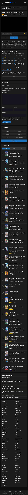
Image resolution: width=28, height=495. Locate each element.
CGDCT (16, 408)
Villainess (4, 482)
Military (3, 445)
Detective (22, 314)
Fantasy (10, 156)
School (16, 460)
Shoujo (3, 465)
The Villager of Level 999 (14, 284)
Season (20, 131)
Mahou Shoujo (5, 441)
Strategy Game (5, 471)
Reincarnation (18, 156)
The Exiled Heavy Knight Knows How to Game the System (17, 169)
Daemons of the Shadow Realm (16, 366)
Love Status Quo (5, 438)
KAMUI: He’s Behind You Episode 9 (9, 383)
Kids (3, 436)
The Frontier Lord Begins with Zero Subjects (16, 191)
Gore (3, 423)
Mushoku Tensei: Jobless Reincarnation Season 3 (14, 153)
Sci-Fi (3, 463)
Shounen (16, 164)
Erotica (3, 419)
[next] (22, 37)
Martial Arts (17, 441)
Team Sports (17, 476)
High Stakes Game (6, 427)
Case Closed (12, 312)
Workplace (4, 485)
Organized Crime (5, 449)
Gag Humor (4, 421)
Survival (16, 474)
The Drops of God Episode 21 (8, 386)
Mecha (3, 443)
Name (3, 107)
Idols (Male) (4, 432)
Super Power (17, 471)
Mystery (10, 315)
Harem (3, 425)
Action (13, 162)
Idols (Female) (18, 430)
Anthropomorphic (20, 220)
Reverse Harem (5, 458)
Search (14, 141)
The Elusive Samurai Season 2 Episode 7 (10, 388)
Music (16, 445)
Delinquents (4, 414)
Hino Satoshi (17, 64)
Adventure (14, 155)
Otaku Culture (17, 449)
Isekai (14, 156)
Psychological (18, 454)
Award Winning (18, 406)
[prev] (5, 37)
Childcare (4, 410)
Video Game (17, 480)
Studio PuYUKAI (21, 58)
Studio (7, 134)
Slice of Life (17, 467)
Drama (18, 155)
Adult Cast (14, 220)
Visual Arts (17, 482)
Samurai (4, 460)
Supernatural (4, 474)
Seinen (14, 221)
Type (7, 137)
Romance (17, 458)
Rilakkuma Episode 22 (6, 377)
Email (15, 107)
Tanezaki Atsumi (21, 66)
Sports (16, 469)
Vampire (4, 480)
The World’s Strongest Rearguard (16, 211)
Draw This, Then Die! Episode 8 (8, 395)
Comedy (4, 69)
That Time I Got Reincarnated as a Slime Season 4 (16, 160)
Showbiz (4, 467)
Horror (3, 430)
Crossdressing (18, 412)
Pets (9, 69)
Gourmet (16, 423)
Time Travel (4, 478)
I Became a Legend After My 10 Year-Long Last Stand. (17, 206)
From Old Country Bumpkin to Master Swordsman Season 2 (17, 185)
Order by (19, 137)
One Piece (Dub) (12, 305)
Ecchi (21, 155)
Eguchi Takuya (21, 63)
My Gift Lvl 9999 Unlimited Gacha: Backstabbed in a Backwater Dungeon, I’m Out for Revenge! (16, 337)
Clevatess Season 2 (13, 291)
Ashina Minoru (10, 63)
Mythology (17, 447)
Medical (16, 443)
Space (3, 469)
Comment (4, 92)
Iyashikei (4, 434)
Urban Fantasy (18, 478)
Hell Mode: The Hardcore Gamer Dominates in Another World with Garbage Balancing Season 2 (16, 177)
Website (4, 112)
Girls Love (17, 421)
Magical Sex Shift (18, 438)
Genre (7, 131)
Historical (17, 427)
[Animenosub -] (10, 3)
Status (20, 134)
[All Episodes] (14, 37)
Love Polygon (17, 436)
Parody (3, 452)
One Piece (11, 297)
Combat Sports (18, 410)
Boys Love (4, 408)
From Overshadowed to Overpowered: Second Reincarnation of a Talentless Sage (17, 198)
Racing (3, 456)
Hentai (16, 425)
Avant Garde (4, 406)
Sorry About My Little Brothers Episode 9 (10, 397)
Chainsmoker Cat (13, 218)
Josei (16, 434)
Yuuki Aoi (17, 67)
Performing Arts (18, 452)
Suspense (4, 476)
